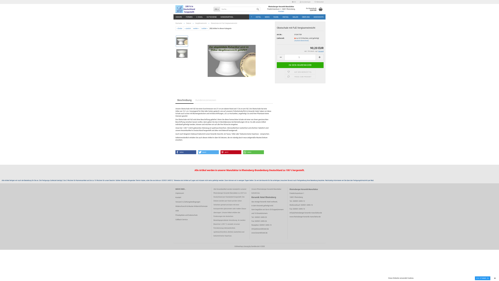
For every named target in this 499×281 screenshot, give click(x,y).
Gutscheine (212, 17)
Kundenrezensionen (205, 100)
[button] (185, 152)
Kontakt (281, 11)
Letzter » (204, 28)
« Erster (179, 28)
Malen (295, 17)
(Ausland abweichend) (301, 40)
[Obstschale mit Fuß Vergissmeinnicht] (232, 60)
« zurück (188, 28)
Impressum (179, 193)
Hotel (258, 17)
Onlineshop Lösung (241, 246)
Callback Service (181, 220)
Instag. (286, 17)
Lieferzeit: (280, 38)
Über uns (306, 17)
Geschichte (319, 17)
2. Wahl (199, 17)
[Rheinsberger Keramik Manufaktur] (192, 9)
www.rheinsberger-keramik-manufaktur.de (305, 217)
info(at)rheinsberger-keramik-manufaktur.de (306, 213)
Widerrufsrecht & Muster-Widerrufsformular (191, 206)
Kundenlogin (306, 2)
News (267, 17)
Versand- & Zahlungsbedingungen (187, 202)
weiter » (196, 28)
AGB (177, 211)
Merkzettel (320, 2)
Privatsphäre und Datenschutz (186, 215)
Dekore (179, 17)
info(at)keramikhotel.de (260, 229)
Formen (189, 17)
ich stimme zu (482, 278)
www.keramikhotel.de (259, 233)
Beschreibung (184, 100)
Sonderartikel (227, 17)
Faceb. (276, 17)
